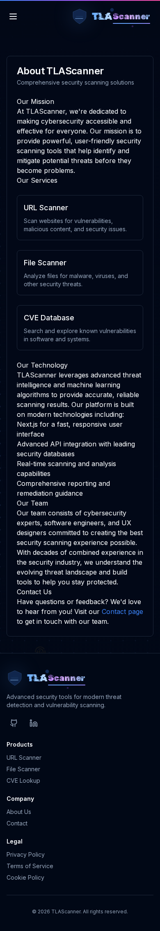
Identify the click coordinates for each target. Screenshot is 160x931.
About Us (19, 811)
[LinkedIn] (33, 723)
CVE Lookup (23, 780)
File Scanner (23, 768)
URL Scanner (24, 757)
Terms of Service (30, 865)
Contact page (122, 611)
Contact (17, 823)
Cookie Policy (25, 877)
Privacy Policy (26, 854)
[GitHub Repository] (14, 723)
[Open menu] (13, 16)
